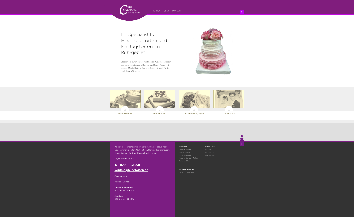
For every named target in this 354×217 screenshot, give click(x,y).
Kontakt (176, 11)
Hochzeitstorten (185, 149)
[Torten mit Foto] (228, 99)
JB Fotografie (186, 172)
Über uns (210, 146)
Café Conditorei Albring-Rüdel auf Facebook (242, 12)
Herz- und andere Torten (188, 158)
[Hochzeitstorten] (125, 99)
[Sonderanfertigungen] (194, 99)
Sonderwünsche (185, 155)
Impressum (209, 152)
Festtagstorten (184, 152)
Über (166, 11)
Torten (157, 11)
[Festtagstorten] (159, 99)
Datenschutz (210, 155)
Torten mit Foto (185, 161)
